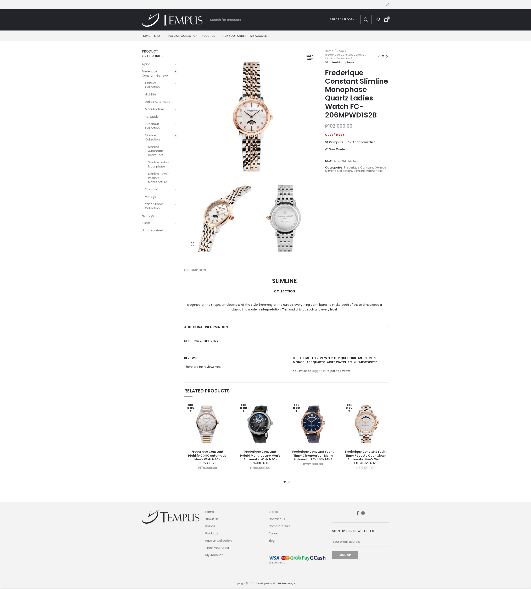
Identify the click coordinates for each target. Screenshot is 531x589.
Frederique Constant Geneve (344, 55)
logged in (319, 371)
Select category (342, 19)
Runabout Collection (152, 126)
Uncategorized (152, 230)
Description (195, 270)
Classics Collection (152, 85)
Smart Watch (154, 189)
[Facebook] (357, 513)
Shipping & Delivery (201, 340)
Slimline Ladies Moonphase (158, 164)
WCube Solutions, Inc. (285, 583)
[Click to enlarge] (192, 244)
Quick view (227, 426)
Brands (210, 526)
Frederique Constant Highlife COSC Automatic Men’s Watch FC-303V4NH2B (207, 457)
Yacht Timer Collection (154, 206)
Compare (336, 142)
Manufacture (154, 109)
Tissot (146, 223)
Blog (272, 541)
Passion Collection (218, 541)
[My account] (387, 4)
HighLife (150, 94)
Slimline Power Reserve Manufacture (158, 178)
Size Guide (337, 149)
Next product (387, 57)
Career (274, 533)
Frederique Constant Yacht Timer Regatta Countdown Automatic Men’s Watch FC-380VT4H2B (366, 457)
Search (366, 19)
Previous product (379, 57)
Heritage (148, 216)
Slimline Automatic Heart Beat (156, 151)
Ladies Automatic (157, 102)
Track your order (217, 548)
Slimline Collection (337, 58)
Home (329, 51)
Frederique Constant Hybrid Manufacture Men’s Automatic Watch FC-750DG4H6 (260, 457)
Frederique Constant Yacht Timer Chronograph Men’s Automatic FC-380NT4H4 (313, 455)
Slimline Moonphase (339, 62)
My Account (214, 555)
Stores (273, 512)
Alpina (146, 64)
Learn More (227, 417)
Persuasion (153, 117)
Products (211, 533)
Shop (340, 51)
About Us (211, 519)
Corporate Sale (279, 526)
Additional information (206, 327)
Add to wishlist (363, 142)
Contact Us (277, 519)
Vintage (150, 197)
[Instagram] (363, 513)
